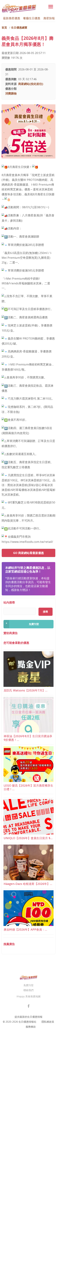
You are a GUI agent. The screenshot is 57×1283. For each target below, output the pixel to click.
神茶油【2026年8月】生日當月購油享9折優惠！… (28, 738)
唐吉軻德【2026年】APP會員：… (25, 929)
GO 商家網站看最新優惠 (28, 553)
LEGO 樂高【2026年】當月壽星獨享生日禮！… (28, 787)
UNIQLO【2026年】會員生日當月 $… (28, 838)
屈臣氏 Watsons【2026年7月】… (25, 690)
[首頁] (19, 8)
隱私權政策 (47, 1021)
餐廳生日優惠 (31, 18)
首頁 (4, 27)
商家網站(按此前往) (30, 84)
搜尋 (45, 611)
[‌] (28, 1006)
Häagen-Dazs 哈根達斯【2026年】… (28, 884)
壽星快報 (49, 18)
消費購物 (11, 93)
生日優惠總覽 (19, 27)
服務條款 (31, 1026)
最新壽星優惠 (11, 18)
